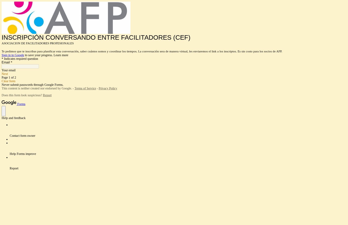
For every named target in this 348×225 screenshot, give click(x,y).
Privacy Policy (108, 88)
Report (47, 95)
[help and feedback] (4, 111)
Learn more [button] (61, 55)
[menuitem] (178, 130)
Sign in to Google (13, 55)
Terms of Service (85, 88)
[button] (174, 74)
